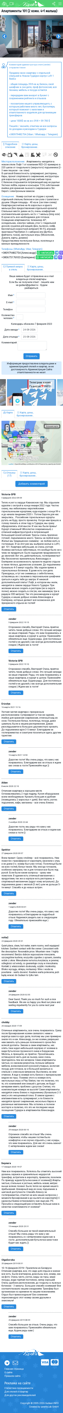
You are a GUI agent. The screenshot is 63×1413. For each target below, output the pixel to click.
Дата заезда (11, 329)
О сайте (8, 1372)
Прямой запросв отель (14, 268)
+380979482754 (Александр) (18, 252)
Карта (9, 412)
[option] (31, 36)
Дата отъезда (11, 336)
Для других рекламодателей (20, 1395)
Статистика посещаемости (18, 1388)
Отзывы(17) (11, 474)
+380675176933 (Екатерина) (18, 257)
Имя (11, 295)
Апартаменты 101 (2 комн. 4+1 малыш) (29, 11)
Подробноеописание (10, 145)
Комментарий (9, 344)
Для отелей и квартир (16, 1391)
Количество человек (8, 317)
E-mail (10, 302)
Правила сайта (12, 1376)
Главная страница (14, 1368)
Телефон (8, 309)
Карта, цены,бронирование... (30, 145)
